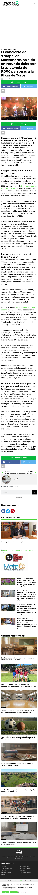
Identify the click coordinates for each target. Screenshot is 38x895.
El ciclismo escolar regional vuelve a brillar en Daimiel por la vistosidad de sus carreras (18, 817)
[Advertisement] (19, 27)
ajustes (15, 889)
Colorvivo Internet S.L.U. (18, 881)
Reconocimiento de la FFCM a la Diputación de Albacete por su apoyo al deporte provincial (18, 738)
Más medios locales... (26, 872)
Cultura (4, 49)
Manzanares (16, 486)
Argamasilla (4, 870)
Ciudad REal (5, 486)
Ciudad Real (4, 874)
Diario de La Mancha (25, 868)
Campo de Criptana (6, 872)
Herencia (22, 870)
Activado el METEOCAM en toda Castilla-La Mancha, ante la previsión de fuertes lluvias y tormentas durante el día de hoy (26, 609)
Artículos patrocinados (8, 857)
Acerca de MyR (19, 858)
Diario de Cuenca (24, 866)
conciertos (10, 486)
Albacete (3, 866)
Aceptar (5, 892)
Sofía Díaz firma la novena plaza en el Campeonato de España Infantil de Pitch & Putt (18, 685)
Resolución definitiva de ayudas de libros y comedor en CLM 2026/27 (17, 764)
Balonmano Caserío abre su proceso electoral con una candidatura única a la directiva (17, 711)
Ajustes (22, 892)
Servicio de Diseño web (22, 857)
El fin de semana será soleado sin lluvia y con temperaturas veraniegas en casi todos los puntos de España (26, 582)
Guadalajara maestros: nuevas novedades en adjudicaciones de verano (17, 659)
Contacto (32, 857)
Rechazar (13, 892)
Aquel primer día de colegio (12, 542)
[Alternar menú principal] (34, 4)
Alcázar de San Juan (6, 868)
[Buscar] (34, 492)
